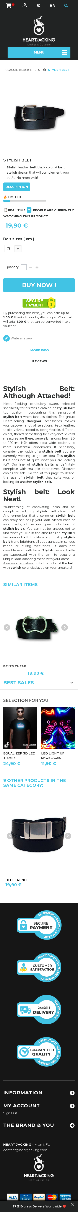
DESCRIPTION (16, 187)
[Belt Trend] (35, 625)
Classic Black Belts (23, 70)
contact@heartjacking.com (25, 1150)
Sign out (10, 1113)
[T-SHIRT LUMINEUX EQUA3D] (20, 728)
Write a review (21, 338)
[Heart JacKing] (39, 31)
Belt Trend (16, 880)
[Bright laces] (58, 728)
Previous (7, 627)
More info (39, 350)
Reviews (39, 361)
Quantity (12, 267)
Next (64, 627)
